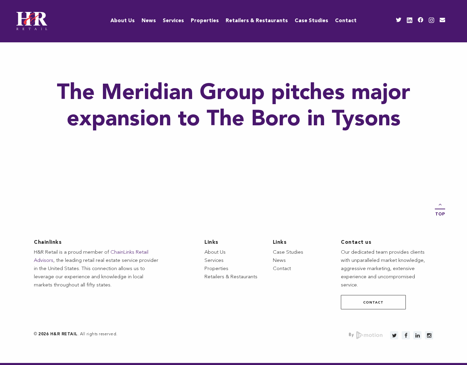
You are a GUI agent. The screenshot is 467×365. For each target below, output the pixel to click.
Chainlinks (48, 242)
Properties (205, 21)
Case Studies (311, 21)
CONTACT (373, 302)
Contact (346, 21)
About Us (122, 21)
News (149, 21)
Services (173, 21)
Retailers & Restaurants (257, 21)
